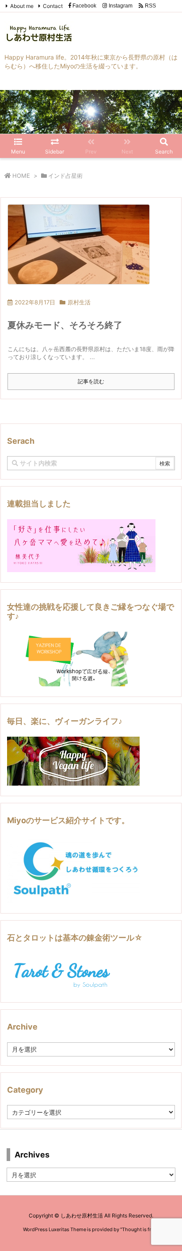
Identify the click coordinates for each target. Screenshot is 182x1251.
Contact (53, 6)
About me (22, 6)
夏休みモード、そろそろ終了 (65, 325)
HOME (21, 175)
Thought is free (139, 1229)
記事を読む (91, 381)
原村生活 (79, 302)
